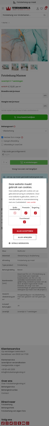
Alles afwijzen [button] (25, 237)
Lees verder (31, 202)
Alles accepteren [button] (25, 231)
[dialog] (24, 213)
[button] (19, 243)
